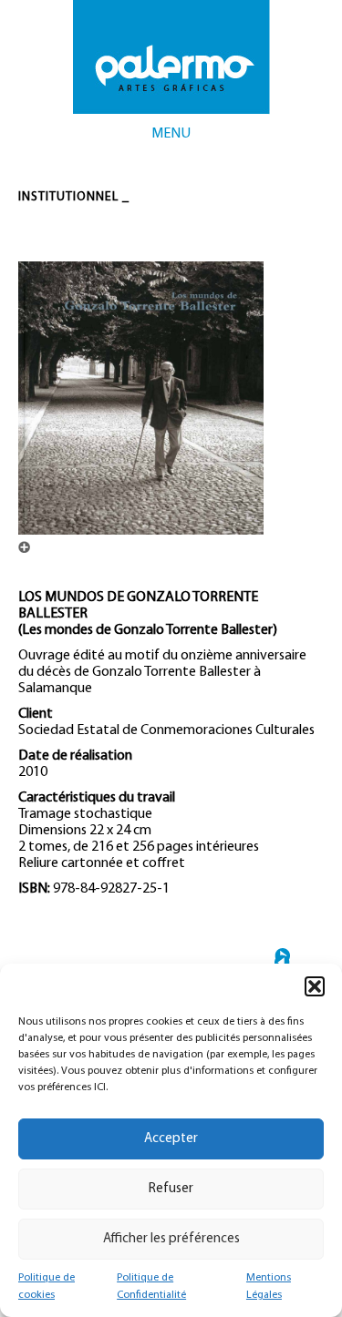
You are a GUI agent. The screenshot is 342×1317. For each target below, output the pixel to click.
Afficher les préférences (171, 1239)
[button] (315, 986)
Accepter (171, 1139)
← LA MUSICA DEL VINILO (282, 962)
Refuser (171, 1189)
